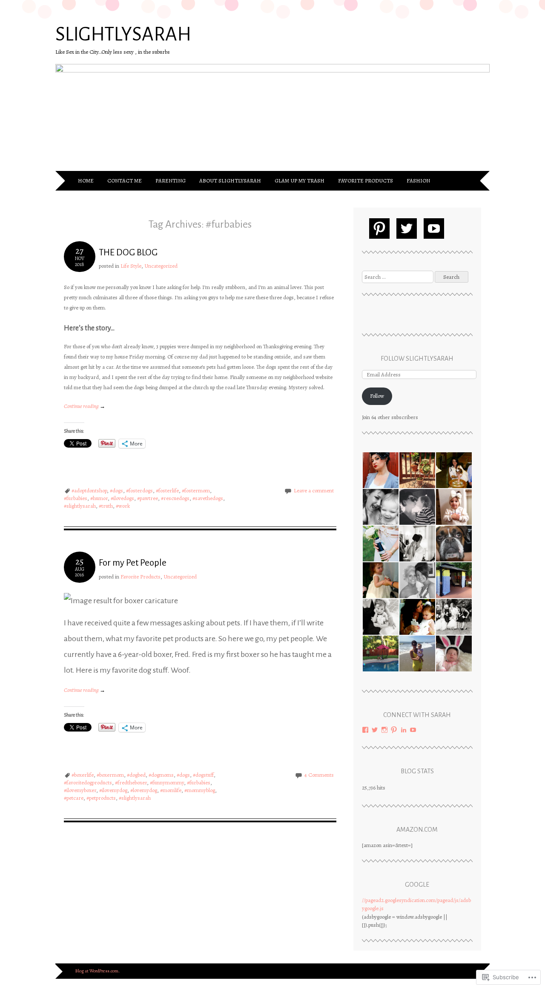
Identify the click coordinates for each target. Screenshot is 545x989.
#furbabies (75, 498)
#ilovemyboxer (80, 790)
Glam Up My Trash (299, 180)
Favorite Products (365, 180)
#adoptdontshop (89, 490)
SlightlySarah (123, 34)
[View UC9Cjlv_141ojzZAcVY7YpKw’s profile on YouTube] (413, 729)
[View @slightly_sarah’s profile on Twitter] (374, 729)
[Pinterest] (379, 228)
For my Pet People (132, 563)
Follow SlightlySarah (417, 358)
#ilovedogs (122, 498)
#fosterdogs (139, 490)
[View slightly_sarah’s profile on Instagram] (384, 729)
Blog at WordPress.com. (97, 971)
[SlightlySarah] (272, 70)
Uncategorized (161, 265)
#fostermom (196, 490)
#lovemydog (143, 790)
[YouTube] (434, 228)
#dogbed (136, 774)
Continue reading (84, 406)
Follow (377, 395)
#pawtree (147, 498)
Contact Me (124, 180)
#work (123, 505)
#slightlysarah (80, 505)
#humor (99, 498)
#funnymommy (167, 782)
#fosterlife (167, 490)
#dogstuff (203, 774)
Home (86, 180)
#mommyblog (199, 790)
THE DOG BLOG (128, 252)
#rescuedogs (175, 498)
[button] (380, 470)
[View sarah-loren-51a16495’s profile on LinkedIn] (403, 729)
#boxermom (110, 774)
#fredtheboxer (131, 782)
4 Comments (319, 774)
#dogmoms (161, 774)
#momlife (170, 790)
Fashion (418, 180)
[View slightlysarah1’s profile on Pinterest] (393, 729)
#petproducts (101, 797)
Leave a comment (314, 490)
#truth (106, 505)
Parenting (170, 180)
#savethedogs (207, 498)
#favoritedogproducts (88, 782)
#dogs (116, 490)
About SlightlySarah (230, 180)
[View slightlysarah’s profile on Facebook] (365, 729)
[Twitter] (406, 228)
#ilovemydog (113, 790)
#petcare (73, 797)
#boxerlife (83, 774)
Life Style (130, 265)
